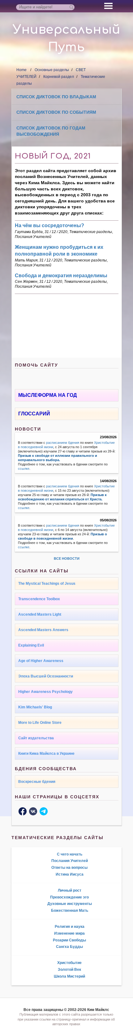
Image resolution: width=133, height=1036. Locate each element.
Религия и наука (69, 926)
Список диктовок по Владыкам (56, 96)
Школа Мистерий (69, 976)
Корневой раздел (58, 76)
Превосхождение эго (69, 897)
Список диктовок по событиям (56, 112)
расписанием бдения (62, 442)
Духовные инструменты (69, 904)
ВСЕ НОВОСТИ (66, 558)
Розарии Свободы (69, 940)
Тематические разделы (90, 232)
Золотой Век (69, 969)
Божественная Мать (69, 910)
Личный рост (69, 890)
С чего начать (69, 854)
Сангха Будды (69, 947)
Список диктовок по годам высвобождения (50, 131)
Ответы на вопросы (69, 867)
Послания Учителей (33, 237)
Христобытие (69, 963)
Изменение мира (69, 933)
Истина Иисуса (70, 874)
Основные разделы (52, 70)
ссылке (23, 468)
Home (21, 70)
